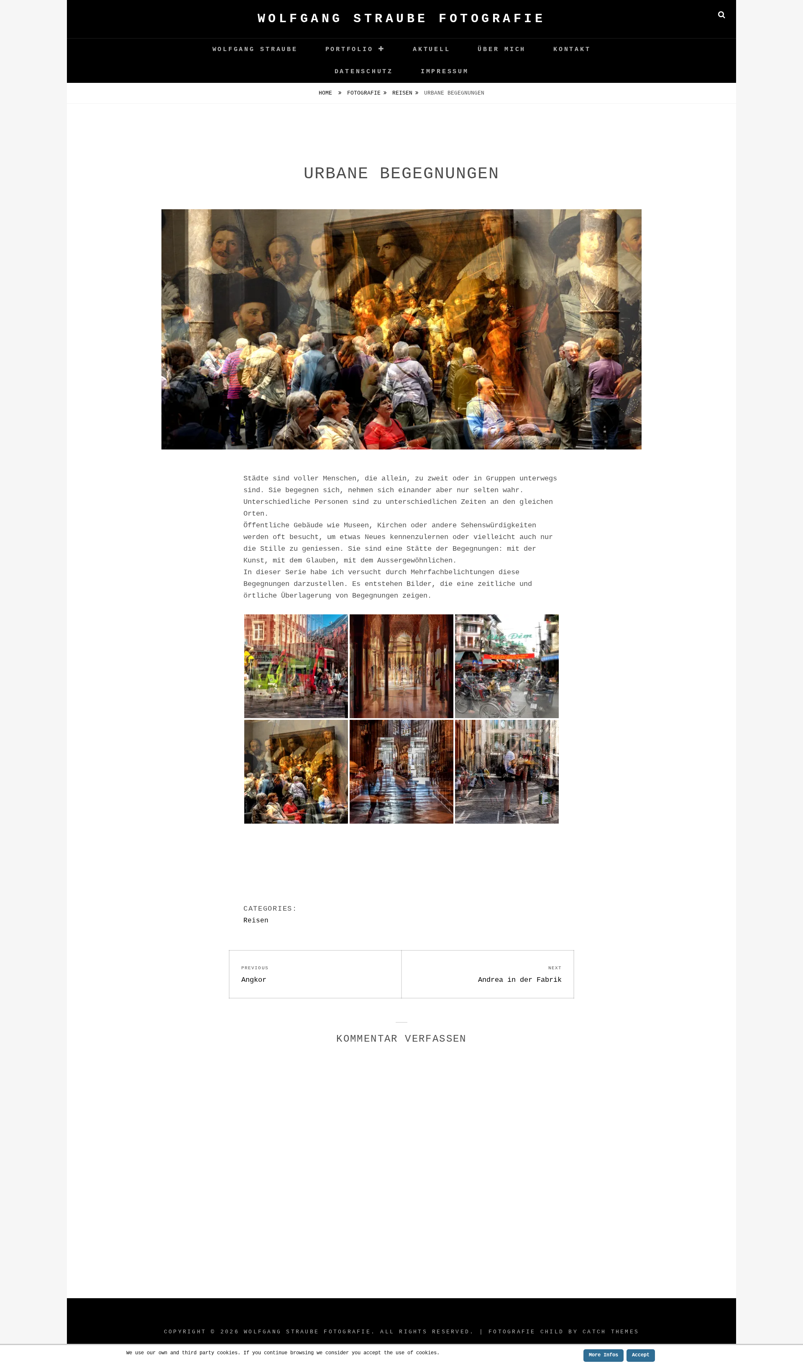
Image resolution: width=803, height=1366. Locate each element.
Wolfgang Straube (255, 49)
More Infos (603, 1355)
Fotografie (364, 93)
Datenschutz (364, 71)
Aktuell (431, 49)
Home (327, 93)
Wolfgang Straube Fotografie (402, 19)
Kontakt (572, 49)
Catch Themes (611, 1332)
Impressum (445, 71)
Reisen (402, 93)
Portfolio (349, 49)
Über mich (502, 49)
